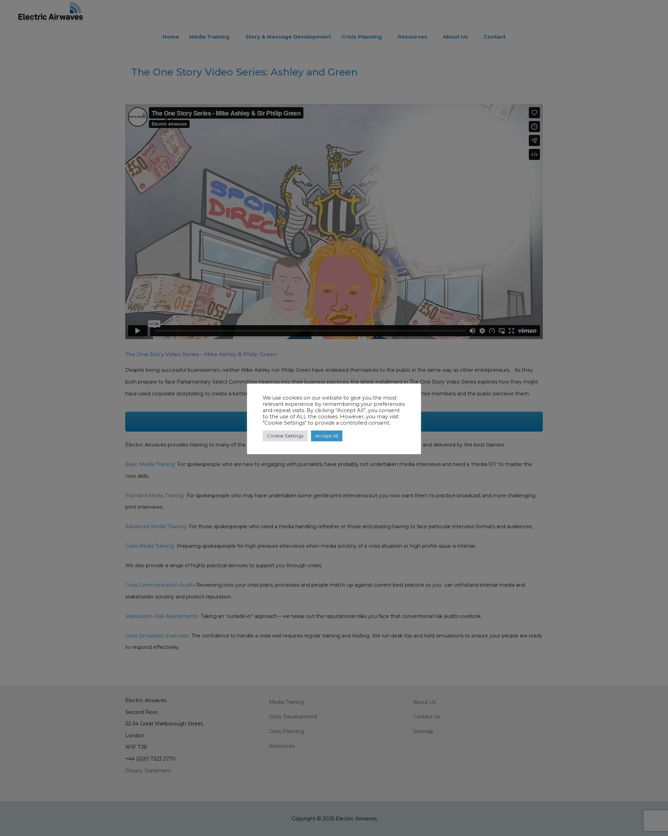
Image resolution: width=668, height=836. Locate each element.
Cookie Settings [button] (285, 436)
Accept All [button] (326, 436)
